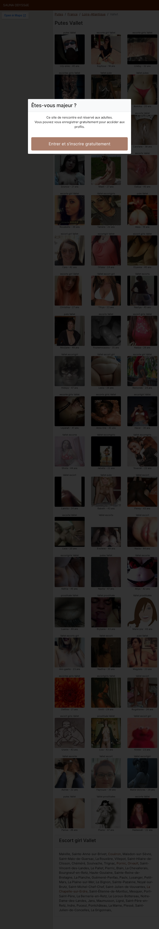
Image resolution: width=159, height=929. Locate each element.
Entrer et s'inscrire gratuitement (79, 143)
